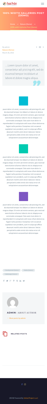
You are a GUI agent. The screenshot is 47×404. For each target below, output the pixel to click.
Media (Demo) (28, 270)
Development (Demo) (12, 270)
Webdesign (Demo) (11, 274)
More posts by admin (17, 318)
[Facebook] (4, 281)
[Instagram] (25, 384)
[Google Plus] (10, 281)
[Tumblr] (17, 281)
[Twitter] (7, 281)
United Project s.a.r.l (31, 398)
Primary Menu (42, 4)
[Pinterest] (14, 281)
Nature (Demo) (8, 50)
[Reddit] (24, 281)
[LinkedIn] (20, 281)
